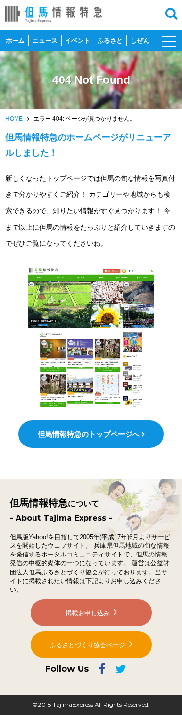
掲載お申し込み (88, 613)
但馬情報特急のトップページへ (89, 434)
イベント (77, 40)
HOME (14, 118)
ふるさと (110, 40)
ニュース (45, 40)
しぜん (140, 40)
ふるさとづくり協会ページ (87, 645)
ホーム (15, 40)
